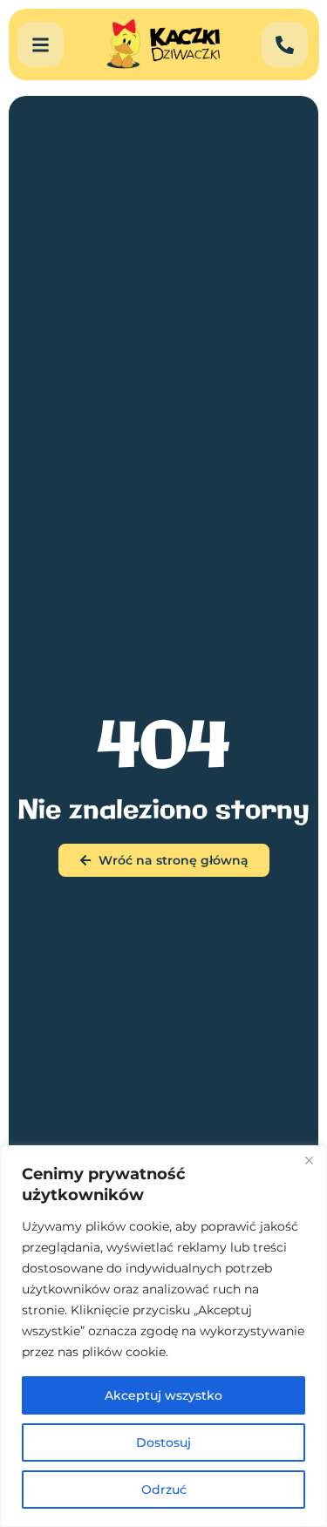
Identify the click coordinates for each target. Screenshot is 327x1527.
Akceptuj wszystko (163, 1395)
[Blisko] (308, 1160)
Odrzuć (164, 1489)
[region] (163, 1336)
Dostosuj (163, 1442)
